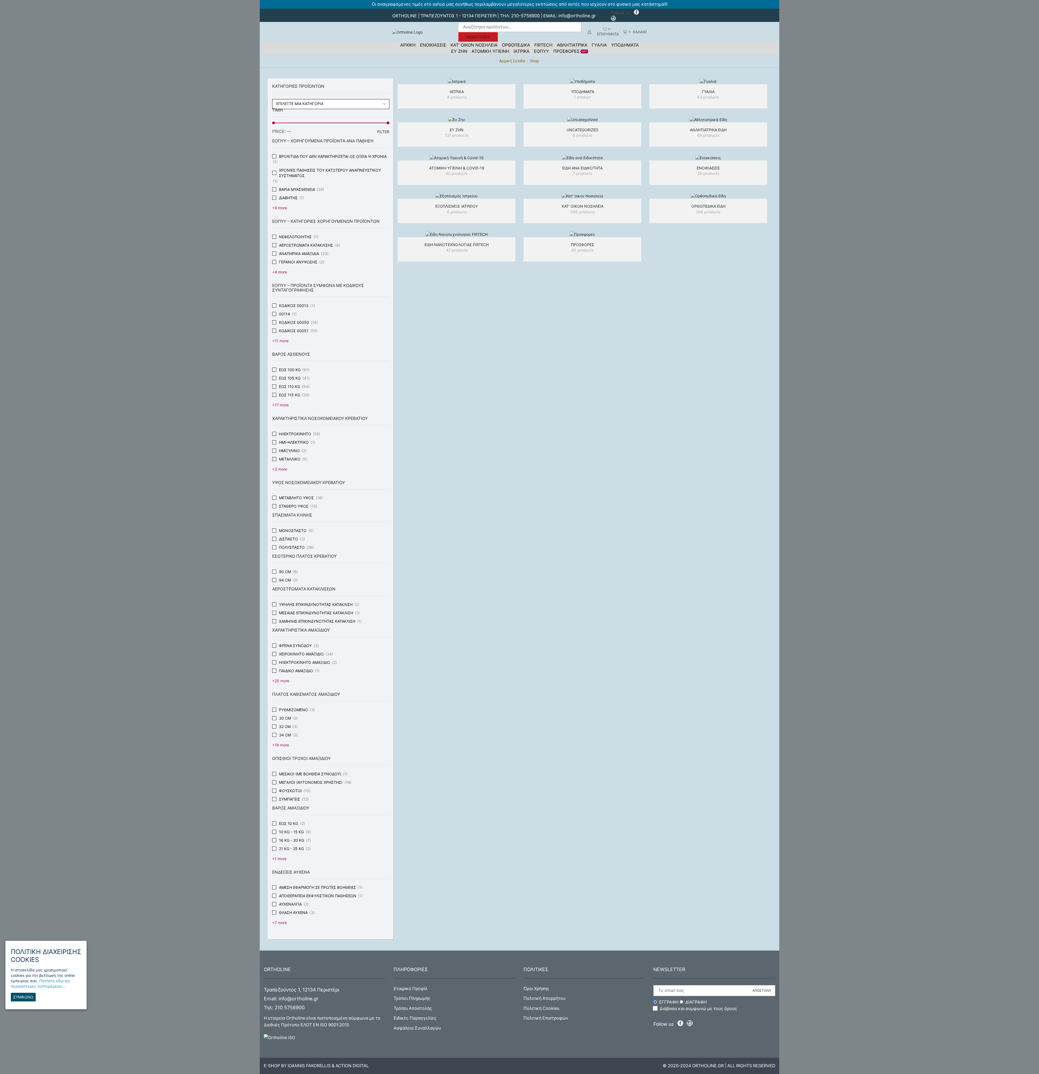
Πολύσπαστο (292, 547)
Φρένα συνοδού (295, 645)
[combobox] (330, 104)
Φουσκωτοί (290, 790)
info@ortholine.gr (577, 15)
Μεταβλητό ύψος (296, 497)
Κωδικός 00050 (294, 322)
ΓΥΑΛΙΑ (599, 45)
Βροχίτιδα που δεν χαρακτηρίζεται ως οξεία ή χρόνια (333, 156)
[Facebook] (636, 13)
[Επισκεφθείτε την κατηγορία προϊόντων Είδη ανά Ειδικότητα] (582, 158)
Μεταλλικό (289, 459)
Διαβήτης (288, 197)
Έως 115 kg (289, 395)
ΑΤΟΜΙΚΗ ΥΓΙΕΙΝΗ (490, 51)
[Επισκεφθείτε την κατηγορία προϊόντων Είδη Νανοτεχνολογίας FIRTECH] (456, 234)
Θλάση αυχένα (293, 912)
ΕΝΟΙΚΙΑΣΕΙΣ (433, 45)
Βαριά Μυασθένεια (297, 189)
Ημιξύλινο (289, 450)
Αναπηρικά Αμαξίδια (299, 253)
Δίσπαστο (288, 539)
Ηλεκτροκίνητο (295, 434)
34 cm (285, 735)
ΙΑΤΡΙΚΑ (522, 51)
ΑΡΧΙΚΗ (408, 45)
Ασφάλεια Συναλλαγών (417, 1028)
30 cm (285, 718)
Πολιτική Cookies (541, 1008)
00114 (284, 314)
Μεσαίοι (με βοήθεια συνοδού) (310, 774)
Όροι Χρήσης (536, 988)
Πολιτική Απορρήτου (544, 998)
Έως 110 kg (289, 386)
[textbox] (327, 103)
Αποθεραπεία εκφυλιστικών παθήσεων (317, 895)
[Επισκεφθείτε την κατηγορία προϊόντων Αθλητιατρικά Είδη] (708, 119)
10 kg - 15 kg (291, 832)
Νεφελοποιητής (295, 236)
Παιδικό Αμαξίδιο (296, 670)
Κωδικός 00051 (293, 330)
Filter (383, 131)
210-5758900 (525, 15)
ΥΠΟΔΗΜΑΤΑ (625, 45)
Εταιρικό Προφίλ (411, 988)
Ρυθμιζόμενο (293, 709)
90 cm (285, 571)
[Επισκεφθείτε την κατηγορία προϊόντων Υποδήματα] (582, 81)
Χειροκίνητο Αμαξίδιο (301, 654)
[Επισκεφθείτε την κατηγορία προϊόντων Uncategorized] (582, 119)
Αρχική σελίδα (512, 60)
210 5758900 (290, 1007)
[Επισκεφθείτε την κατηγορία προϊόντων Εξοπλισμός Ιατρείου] (456, 196)
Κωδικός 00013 (293, 305)
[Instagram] (613, 19)
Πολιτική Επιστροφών (546, 1018)
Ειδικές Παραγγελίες (415, 1018)
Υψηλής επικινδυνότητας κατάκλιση (316, 604)
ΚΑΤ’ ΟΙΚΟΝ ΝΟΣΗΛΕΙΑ (474, 45)
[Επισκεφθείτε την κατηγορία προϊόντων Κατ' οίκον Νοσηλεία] (582, 196)
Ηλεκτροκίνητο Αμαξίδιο (304, 662)
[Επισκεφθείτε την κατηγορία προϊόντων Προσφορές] (582, 234)
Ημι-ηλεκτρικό (294, 442)
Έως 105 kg (290, 378)
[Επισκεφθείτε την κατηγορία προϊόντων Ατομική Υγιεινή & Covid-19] (456, 158)
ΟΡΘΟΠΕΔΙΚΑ (516, 45)
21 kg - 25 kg (291, 848)
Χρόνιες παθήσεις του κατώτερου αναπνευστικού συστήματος (330, 173)
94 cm (285, 580)
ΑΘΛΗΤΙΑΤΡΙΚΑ (572, 45)
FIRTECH (543, 45)
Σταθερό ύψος (293, 506)
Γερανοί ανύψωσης (298, 262)
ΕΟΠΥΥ (541, 51)
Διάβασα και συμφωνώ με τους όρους (698, 1008)
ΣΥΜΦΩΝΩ (23, 997)
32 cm (285, 726)
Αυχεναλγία (290, 904)
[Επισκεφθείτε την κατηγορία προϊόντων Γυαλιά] (708, 81)
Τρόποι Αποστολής (413, 1008)
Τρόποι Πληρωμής (412, 998)
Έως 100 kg (290, 369)
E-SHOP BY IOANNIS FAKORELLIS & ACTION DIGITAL (316, 1065)
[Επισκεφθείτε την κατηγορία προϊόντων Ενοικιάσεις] (708, 158)
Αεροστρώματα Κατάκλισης (306, 245)
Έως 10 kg (288, 823)
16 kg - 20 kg (291, 840)
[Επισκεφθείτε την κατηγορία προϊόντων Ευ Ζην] (456, 119)
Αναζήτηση (477, 37)
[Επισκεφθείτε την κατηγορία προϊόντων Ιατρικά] (456, 81)
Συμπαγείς (289, 799)
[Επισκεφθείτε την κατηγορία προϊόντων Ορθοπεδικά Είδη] (708, 196)
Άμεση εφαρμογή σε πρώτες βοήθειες (317, 887)
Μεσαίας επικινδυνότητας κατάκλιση (316, 613)
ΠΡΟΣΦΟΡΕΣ (570, 51)
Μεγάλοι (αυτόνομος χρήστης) (311, 782)
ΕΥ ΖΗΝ (459, 51)
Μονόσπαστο (293, 530)
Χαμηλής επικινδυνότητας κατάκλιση (317, 621)
